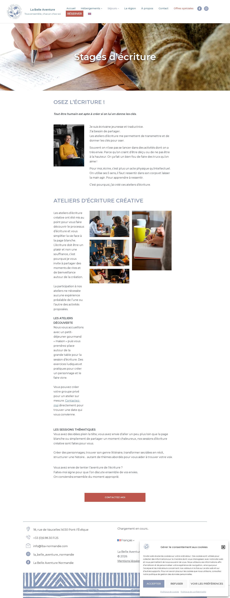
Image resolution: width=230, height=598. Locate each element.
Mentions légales (129, 561)
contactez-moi (115, 497)
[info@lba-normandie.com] (47, 546)
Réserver (74, 13)
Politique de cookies (169, 591)
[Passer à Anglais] (89, 14)
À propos (147, 8)
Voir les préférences (207, 583)
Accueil (71, 8)
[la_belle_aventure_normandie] (50, 554)
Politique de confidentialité (193, 591)
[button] (223, 547)
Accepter (154, 583)
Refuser (177, 583)
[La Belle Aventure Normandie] (50, 563)
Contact (163, 8)
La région (130, 8)
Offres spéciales (183, 8)
